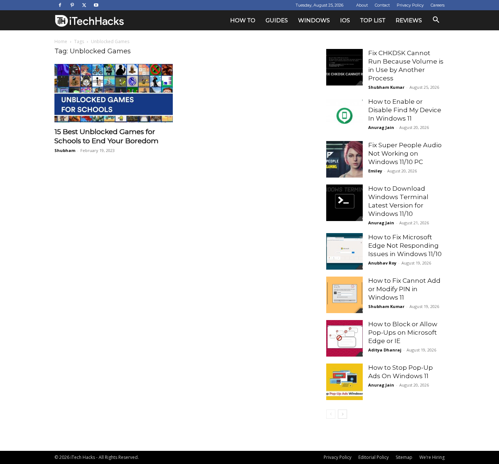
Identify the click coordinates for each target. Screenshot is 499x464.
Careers (438, 5)
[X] (84, 5)
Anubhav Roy (382, 263)
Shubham (64, 150)
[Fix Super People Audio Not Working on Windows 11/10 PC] (344, 159)
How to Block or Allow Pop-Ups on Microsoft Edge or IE (402, 332)
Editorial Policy (373, 457)
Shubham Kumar (386, 87)
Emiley (375, 171)
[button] (436, 20)
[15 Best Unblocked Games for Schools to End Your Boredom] (113, 93)
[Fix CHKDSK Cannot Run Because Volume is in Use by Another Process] (344, 67)
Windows (314, 20)
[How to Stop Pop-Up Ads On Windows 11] (344, 382)
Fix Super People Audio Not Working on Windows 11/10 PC (405, 153)
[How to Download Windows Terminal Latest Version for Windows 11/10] (344, 203)
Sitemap (404, 457)
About (362, 5)
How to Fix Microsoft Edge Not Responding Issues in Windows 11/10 (405, 245)
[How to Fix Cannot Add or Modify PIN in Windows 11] (344, 295)
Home (60, 41)
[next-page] (342, 414)
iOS (345, 20)
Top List (372, 20)
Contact (382, 5)
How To (242, 20)
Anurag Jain (381, 127)
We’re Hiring (432, 457)
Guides (277, 20)
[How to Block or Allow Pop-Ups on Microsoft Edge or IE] (344, 338)
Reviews (409, 20)
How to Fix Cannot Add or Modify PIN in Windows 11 (404, 289)
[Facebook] (59, 5)
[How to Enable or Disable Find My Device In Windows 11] (344, 116)
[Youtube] (96, 5)
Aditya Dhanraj (384, 350)
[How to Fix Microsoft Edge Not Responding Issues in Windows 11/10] (344, 251)
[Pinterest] (71, 5)
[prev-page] (330, 414)
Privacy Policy (410, 5)
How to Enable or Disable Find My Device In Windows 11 (404, 110)
